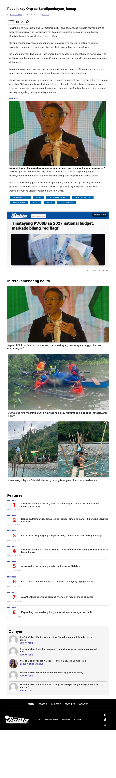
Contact (77, 720)
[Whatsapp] (27, 22)
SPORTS (43, 704)
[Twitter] (22, 22)
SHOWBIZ (56, 704)
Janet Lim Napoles (83, 197)
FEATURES (70, 704)
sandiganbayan (67, 202)
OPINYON (84, 704)
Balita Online (16, 15)
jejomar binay (19, 202)
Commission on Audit (58, 197)
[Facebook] (17, 22)
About (37, 720)
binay (38, 197)
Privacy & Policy (51, 720)
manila (49, 202)
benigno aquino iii (20, 197)
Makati (35, 202)
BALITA (45, 15)
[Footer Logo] (17, 719)
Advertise (66, 720)
